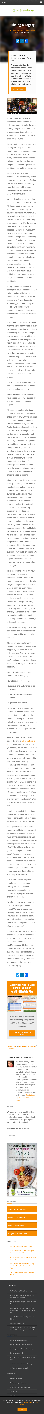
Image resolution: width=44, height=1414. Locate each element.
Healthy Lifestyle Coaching (18, 1383)
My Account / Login (16, 1378)
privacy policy (28, 1402)
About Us (12, 1395)
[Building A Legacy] (22, 113)
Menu (4, 2)
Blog (14, 30)
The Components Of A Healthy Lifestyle (22, 1349)
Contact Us (13, 1391)
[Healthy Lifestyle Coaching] (22, 1196)
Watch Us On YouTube (17, 1209)
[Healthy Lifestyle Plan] (22, 1011)
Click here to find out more (22, 1033)
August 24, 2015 (12, 1046)
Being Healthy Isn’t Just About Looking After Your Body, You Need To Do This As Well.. (22, 1266)
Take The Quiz (18, 89)
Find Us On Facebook (16, 1217)
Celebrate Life (32, 1046)
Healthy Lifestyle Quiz (16, 1353)
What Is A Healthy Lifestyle (18, 1340)
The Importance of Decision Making (21, 1364)
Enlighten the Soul (23, 30)
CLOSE (22, 1409)
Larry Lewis (22, 1046)
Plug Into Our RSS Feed (17, 1234)
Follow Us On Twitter (16, 1225)
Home (9, 30)
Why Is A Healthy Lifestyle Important (21, 1344)
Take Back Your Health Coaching (20, 1387)
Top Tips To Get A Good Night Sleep (21, 1246)
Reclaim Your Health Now (17, 1323)
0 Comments (10, 1048)
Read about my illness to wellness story (25, 1097)
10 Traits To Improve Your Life (19, 1368)
